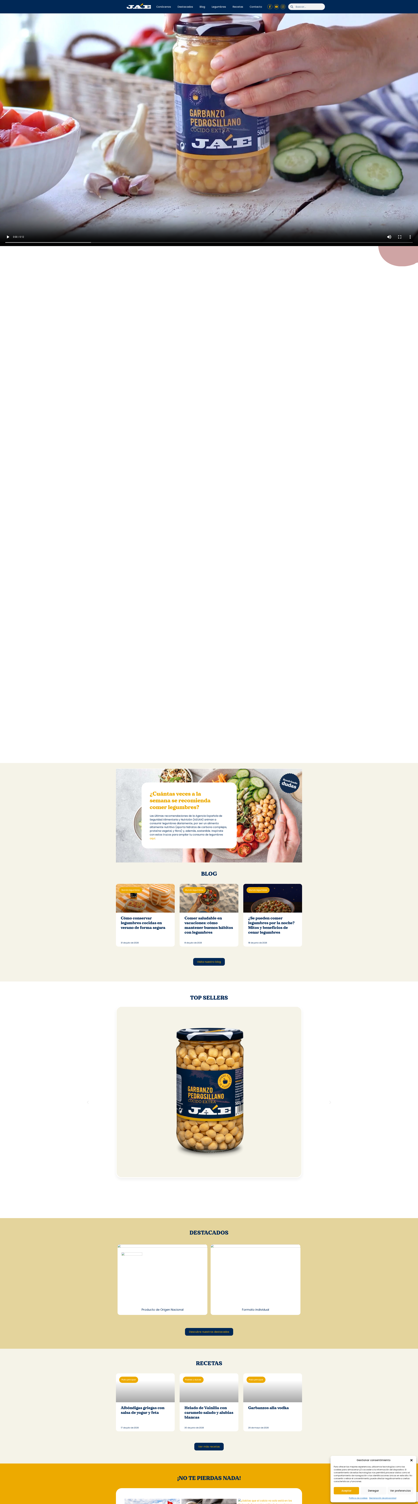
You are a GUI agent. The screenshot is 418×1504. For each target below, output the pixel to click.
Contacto (256, 7)
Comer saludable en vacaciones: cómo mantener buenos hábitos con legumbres (209, 925)
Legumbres (219, 7)
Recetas (238, 7)
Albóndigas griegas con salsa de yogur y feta (142, 1410)
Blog (202, 7)
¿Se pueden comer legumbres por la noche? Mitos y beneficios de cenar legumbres (271, 925)
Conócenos (163, 7)
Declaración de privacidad (382, 1498)
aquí (152, 838)
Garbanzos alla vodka (268, 1407)
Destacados (185, 7)
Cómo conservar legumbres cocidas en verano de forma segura (143, 923)
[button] (411, 1460)
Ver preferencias (400, 1490)
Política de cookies (358, 1498)
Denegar (373, 1490)
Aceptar (346, 1490)
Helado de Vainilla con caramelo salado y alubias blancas (209, 1412)
